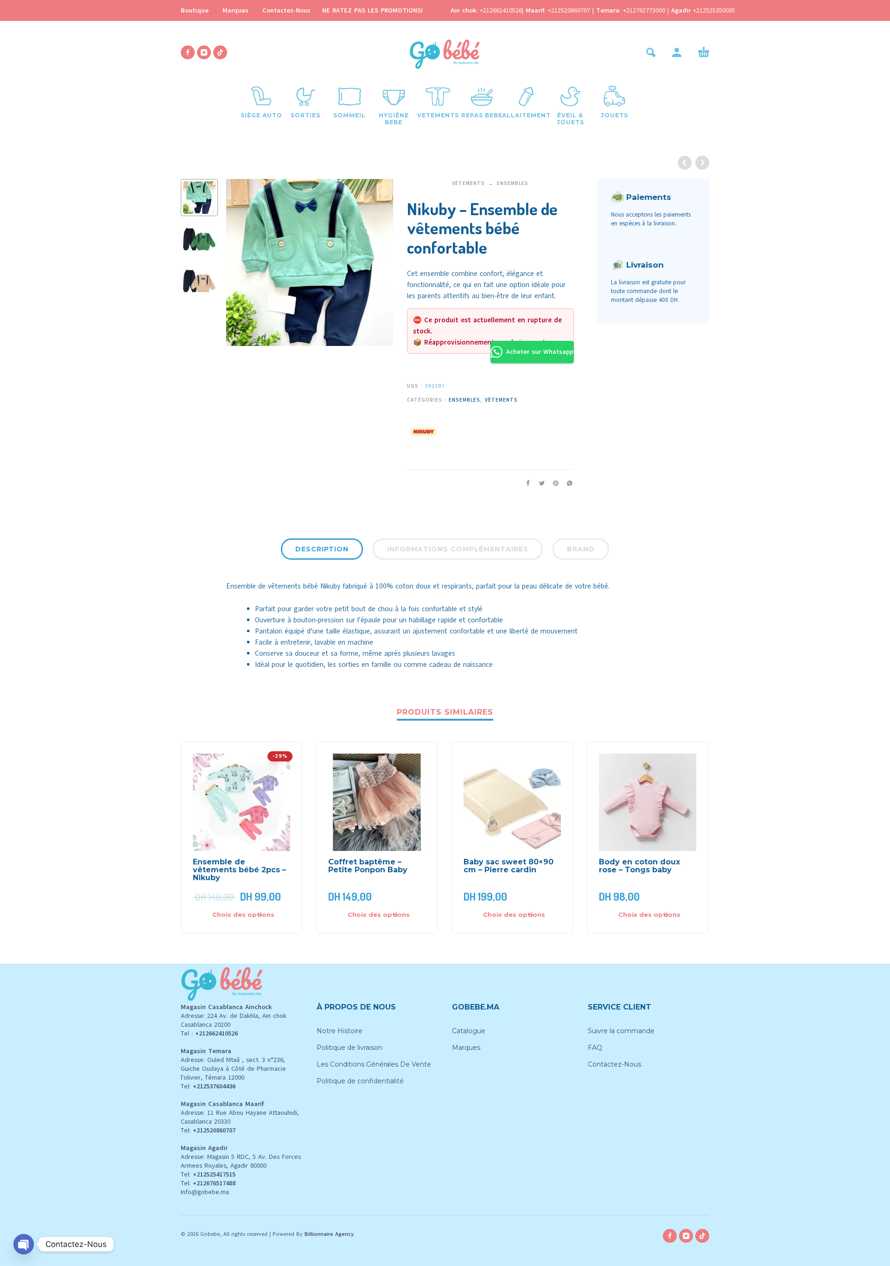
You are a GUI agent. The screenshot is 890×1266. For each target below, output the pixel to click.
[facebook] (188, 52)
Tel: (208, 1086)
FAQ (595, 1047)
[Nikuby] (423, 430)
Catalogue (468, 1031)
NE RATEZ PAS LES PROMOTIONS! (372, 10)
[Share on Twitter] (539, 483)
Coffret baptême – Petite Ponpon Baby (367, 865)
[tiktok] (220, 52)
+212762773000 (645, 10)
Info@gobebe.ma (205, 1192)
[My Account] (676, 52)
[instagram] (204, 52)
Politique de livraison (349, 1047)
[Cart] (703, 52)
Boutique (195, 10)
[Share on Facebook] (525, 483)
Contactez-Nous (286, 10)
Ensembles (512, 183)
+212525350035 (714, 10)
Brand (581, 549)
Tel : (209, 1033)
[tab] (322, 550)
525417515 (220, 1174)
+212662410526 (501, 10)
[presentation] (242, 262)
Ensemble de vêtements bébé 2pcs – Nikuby (239, 869)
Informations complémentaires (457, 549)
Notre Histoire (339, 1031)
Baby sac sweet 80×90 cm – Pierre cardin (508, 865)
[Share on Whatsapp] (567, 483)
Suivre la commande (621, 1031)
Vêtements (468, 183)
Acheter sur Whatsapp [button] (539, 351)
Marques (235, 10)
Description (322, 549)
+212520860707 (570, 10)
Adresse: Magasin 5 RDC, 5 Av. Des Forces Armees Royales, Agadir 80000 (241, 1161)
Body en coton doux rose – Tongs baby (639, 865)
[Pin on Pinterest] (553, 483)
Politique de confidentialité (360, 1081)
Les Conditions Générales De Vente (374, 1064)
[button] (650, 52)
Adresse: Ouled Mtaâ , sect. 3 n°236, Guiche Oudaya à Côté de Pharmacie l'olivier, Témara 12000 (233, 1068)
